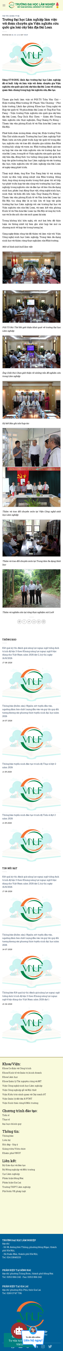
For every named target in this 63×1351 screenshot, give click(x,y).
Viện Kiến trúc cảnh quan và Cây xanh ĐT (24, 1094)
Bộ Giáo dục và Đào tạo (14, 1165)
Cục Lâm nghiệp (11, 1174)
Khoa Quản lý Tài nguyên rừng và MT (22, 1081)
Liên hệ (6, 1140)
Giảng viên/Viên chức (14, 1148)
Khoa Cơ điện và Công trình (16, 1068)
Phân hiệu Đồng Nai (13, 1178)
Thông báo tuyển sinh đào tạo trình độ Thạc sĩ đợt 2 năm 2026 (29, 766)
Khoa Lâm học (10, 1077)
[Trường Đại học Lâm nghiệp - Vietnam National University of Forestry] (33, 5)
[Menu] (4, 5)
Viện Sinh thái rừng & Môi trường (20, 1103)
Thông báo (7, 1135)
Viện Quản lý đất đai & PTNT (17, 1098)
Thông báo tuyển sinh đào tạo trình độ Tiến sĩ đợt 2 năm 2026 (29, 817)
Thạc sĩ (6, 1119)
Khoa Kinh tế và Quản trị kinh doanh (22, 1072)
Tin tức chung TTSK (11, 16)
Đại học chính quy (11, 1123)
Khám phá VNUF (11, 1153)
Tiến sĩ (5, 1115)
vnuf (26, 35)
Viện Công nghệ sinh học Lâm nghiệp (22, 1085)
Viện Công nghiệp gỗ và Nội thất (19, 1090)
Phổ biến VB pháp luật (14, 1191)
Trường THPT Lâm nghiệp (16, 1186)
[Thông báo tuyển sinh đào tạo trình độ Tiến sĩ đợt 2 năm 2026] (31, 844)
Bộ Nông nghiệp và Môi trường (18, 1169)
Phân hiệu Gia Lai (11, 1182)
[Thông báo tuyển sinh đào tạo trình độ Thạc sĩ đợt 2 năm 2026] (31, 793)
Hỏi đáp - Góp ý (10, 1144)
